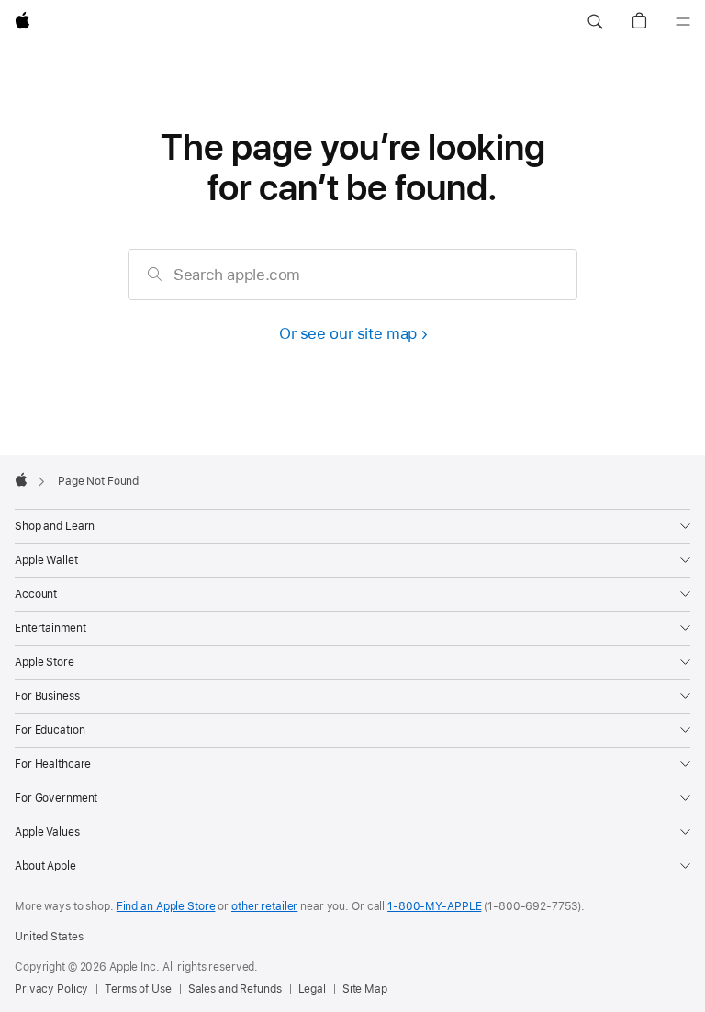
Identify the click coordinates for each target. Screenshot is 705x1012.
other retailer (264, 906)
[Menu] (683, 22)
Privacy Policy (51, 989)
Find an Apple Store (166, 906)
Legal (312, 989)
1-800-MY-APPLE (434, 906)
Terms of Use (138, 989)
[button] (595, 22)
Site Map (364, 989)
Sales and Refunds (235, 989)
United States (49, 936)
